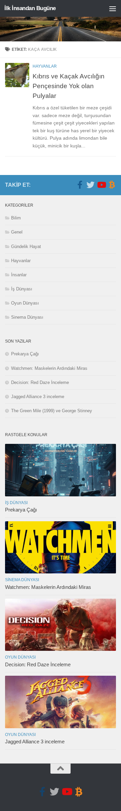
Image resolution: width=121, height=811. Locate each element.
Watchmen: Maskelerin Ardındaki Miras (49, 368)
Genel (17, 232)
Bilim (16, 217)
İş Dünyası (21, 288)
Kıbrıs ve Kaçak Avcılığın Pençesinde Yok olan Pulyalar (69, 85)
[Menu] (112, 8)
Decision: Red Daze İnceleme (40, 382)
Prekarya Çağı (25, 353)
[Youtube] (101, 185)
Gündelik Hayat (26, 246)
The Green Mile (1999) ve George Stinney (51, 410)
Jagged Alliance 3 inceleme (37, 396)
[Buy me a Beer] (112, 185)
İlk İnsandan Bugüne (30, 8)
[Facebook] (80, 185)
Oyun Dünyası (25, 303)
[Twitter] (90, 185)
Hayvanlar (45, 66)
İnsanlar (19, 274)
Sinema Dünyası (27, 317)
